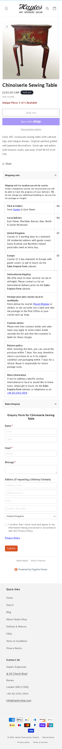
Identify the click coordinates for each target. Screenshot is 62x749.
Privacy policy (23, 742)
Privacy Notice (14, 648)
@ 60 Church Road (16, 673)
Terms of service (40, 742)
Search (10, 605)
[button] (6, 8)
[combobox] (31, 516)
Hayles (16, 209)
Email (13, 448)
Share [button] (9, 163)
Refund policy (48, 737)
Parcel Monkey (41, 304)
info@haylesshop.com (18, 700)
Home (9, 597)
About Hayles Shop (16, 619)
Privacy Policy (12, 538)
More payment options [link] (31, 129)
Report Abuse (22, 561)
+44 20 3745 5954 (17, 392)
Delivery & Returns (16, 626)
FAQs (9, 633)
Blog (8, 612)
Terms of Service (38, 561)
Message (15, 462)
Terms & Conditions (16, 641)
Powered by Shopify (30, 737)
